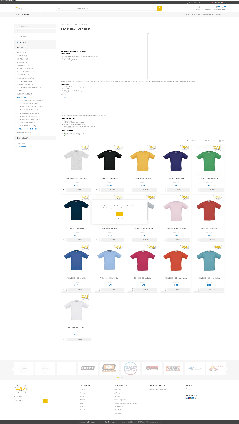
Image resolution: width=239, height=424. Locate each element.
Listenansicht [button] (223, 141)
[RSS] (190, 389)
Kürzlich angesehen (120, 400)
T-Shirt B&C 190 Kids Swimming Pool (209, 278)
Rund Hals (23, 36)
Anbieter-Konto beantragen (157, 390)
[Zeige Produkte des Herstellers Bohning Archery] (195, 368)
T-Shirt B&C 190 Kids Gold (143, 178)
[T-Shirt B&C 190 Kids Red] (209, 210)
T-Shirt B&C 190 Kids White (76, 328)
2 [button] (117, 377)
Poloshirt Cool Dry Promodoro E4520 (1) (31, 107)
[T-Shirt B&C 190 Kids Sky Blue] (109, 260)
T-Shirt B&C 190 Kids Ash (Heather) (76, 178)
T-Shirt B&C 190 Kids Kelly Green (209, 178)
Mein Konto (199, 9)
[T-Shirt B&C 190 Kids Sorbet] (142, 260)
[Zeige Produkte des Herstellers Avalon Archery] (88, 368)
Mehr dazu (119, 218)
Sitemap (82, 390)
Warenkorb (117, 410)
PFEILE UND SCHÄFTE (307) (25, 78)
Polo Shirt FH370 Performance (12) (29, 116)
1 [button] (116, 377)
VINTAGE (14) (21, 53)
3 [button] (119, 377)
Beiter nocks (21, 143)
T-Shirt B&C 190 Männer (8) (27, 122)
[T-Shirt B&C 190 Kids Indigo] (175, 160)
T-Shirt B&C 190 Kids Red (209, 228)
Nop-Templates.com (111, 422)
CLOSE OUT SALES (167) (24, 94)
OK (120, 214)
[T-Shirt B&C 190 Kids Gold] (142, 160)
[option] (23, 368)
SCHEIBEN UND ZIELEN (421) (26, 72)
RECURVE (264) (22, 56)
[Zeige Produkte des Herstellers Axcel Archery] (109, 368)
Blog (81, 403)
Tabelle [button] (219, 141)
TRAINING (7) (21, 91)
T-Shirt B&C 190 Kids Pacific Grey (142, 228)
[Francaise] (222, 2)
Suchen (159, 8)
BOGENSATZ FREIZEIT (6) (25, 68)
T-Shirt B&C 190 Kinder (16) (28, 129)
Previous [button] (13, 370)
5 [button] (122, 377)
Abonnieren (45, 401)
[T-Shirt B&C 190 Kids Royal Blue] (76, 260)
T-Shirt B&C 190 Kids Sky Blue (109, 278)
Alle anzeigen (22, 147)
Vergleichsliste (208, 9)
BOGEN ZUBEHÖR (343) (24, 81)
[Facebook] (186, 389)
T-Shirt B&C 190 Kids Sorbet (142, 278)
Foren (81, 406)
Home (62, 24)
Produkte (82, 410)
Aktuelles (83, 400)
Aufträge (117, 393)
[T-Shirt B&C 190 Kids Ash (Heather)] (76, 160)
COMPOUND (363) (22, 59)
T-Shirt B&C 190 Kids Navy (76, 228)
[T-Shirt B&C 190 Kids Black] (109, 160)
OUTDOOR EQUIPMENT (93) (25, 84)
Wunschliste (118, 413)
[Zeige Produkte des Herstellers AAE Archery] (66, 368)
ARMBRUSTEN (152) (23, 75)
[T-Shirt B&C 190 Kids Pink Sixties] (175, 210)
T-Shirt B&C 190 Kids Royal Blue (76, 278)
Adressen (117, 396)
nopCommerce (90, 422)
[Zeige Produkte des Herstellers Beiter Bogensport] (152, 368)
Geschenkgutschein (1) (24, 132)
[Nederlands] (212, 2)
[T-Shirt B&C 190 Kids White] (76, 310)
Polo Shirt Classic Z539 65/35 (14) (29, 119)
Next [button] (225, 370)
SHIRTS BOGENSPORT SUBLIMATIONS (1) (31, 100)
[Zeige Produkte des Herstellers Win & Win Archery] (24, 368)
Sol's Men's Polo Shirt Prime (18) (28, 110)
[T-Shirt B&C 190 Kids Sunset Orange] (175, 260)
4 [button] (121, 377)
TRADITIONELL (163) (23, 65)
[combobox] (116, 8)
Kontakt (82, 393)
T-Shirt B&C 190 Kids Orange (109, 228)
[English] (215, 2)
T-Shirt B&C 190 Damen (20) (27, 126)
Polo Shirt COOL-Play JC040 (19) (29, 113)
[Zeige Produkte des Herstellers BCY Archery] (130, 368)
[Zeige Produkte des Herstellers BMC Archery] (173, 368)
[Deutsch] (218, 2)
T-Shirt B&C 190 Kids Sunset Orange (176, 278)
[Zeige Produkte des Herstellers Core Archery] (45, 368)
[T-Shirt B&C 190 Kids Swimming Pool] (209, 260)
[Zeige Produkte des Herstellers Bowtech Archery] (216, 368)
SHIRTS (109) (21, 97)
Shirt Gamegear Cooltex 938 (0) (28, 103)
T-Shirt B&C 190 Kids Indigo (175, 178)
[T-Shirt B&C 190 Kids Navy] (76, 210)
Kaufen (79, 190)
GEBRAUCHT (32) (22, 62)
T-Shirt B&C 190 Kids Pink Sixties (176, 228)
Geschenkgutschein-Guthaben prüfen (125, 403)
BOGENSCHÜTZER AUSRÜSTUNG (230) (29, 88)
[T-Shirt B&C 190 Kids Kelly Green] (209, 160)
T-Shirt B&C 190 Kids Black (109, 178)
